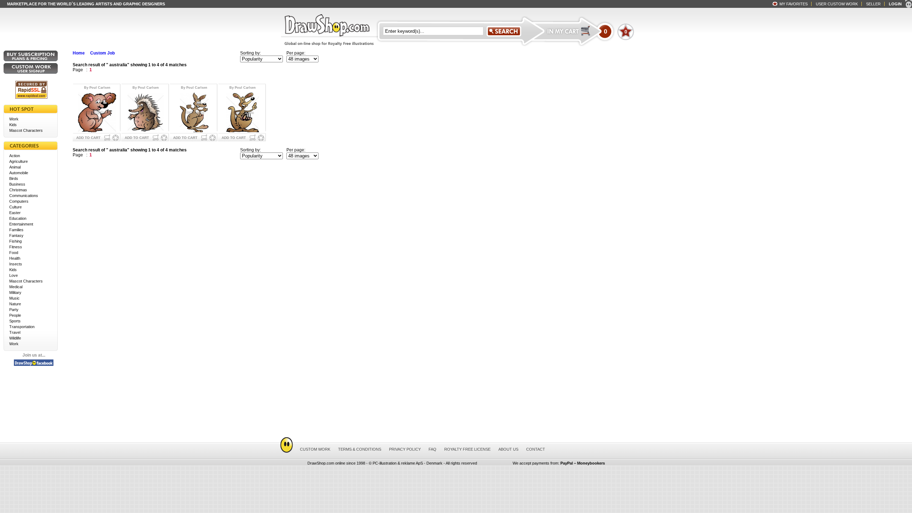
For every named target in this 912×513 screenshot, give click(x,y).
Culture (15, 207)
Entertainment (21, 224)
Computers (18, 201)
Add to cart (88, 138)
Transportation (22, 327)
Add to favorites (116, 138)
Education (17, 218)
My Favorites (793, 4)
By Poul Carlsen (97, 87)
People (15, 315)
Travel (14, 332)
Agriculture (18, 161)
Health (14, 258)
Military (15, 292)
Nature (15, 304)
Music (14, 298)
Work (14, 119)
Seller (873, 4)
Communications (23, 195)
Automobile (18, 173)
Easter (15, 213)
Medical (15, 287)
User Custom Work (837, 4)
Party (14, 309)
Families (16, 230)
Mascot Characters (26, 130)
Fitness (15, 247)
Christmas (18, 190)
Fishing (15, 241)
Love (13, 275)
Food (13, 252)
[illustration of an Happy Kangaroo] (194, 111)
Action (14, 156)
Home (79, 53)
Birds (13, 178)
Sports (15, 321)
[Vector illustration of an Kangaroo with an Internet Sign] (242, 111)
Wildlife (15, 338)
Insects (15, 264)
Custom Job (102, 53)
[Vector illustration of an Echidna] (145, 111)
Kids (13, 125)
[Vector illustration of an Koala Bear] (97, 111)
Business (17, 184)
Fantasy (16, 235)
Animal (15, 167)
